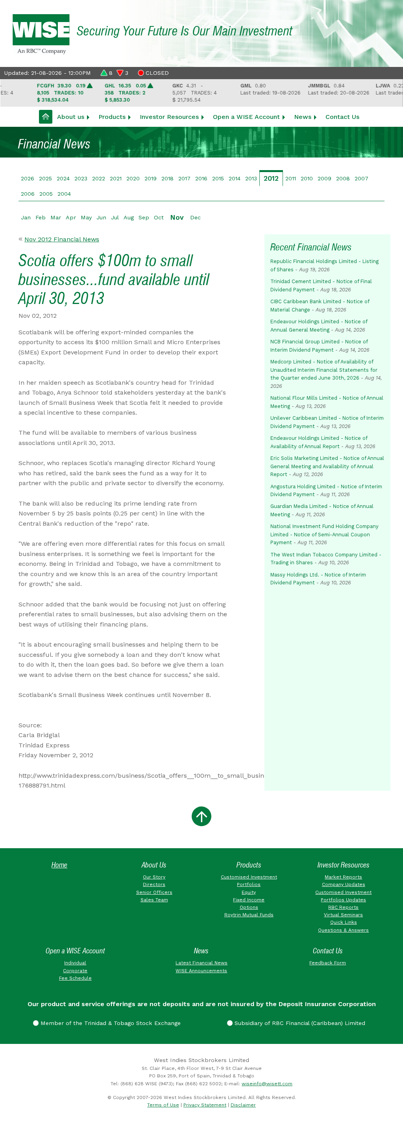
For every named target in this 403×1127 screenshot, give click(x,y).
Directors (154, 884)
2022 (98, 178)
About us (70, 116)
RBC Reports (343, 907)
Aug (129, 217)
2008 (343, 178)
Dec (195, 217)
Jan (26, 217)
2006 (28, 194)
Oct (159, 217)
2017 (184, 178)
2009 (324, 178)
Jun (101, 217)
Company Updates (343, 884)
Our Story (154, 877)
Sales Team (154, 900)
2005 (46, 194)
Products (112, 116)
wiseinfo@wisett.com (267, 1083)
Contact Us (342, 116)
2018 (167, 178)
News (302, 116)
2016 (201, 178)
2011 (290, 178)
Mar (55, 217)
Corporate (75, 970)
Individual (75, 963)
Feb (40, 217)
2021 (116, 178)
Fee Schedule (75, 978)
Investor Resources (169, 116)
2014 (234, 178)
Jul (115, 217)
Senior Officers (154, 892)
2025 (45, 178)
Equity (249, 892)
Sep (144, 217)
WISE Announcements (201, 970)
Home (59, 865)
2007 (361, 178)
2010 (307, 178)
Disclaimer (243, 1105)
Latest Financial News (201, 963)
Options (249, 907)
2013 (251, 178)
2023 (80, 178)
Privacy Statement (204, 1105)
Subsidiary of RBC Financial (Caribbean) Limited (299, 1023)
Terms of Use (163, 1105)
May (86, 217)
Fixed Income (248, 900)
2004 (64, 194)
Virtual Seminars (343, 915)
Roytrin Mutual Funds (249, 915)
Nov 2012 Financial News (61, 239)
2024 (63, 178)
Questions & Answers (343, 930)
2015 (218, 178)
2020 (133, 178)
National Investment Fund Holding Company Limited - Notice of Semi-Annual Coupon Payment (324, 534)
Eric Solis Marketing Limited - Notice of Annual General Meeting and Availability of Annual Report (327, 466)
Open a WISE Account (246, 116)
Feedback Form (327, 963)
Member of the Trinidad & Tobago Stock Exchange (110, 1023)
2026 (27, 178)
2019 (150, 178)
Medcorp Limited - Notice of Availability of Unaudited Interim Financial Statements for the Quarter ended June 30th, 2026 (323, 370)
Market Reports (343, 877)
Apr (71, 217)
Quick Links (343, 922)
